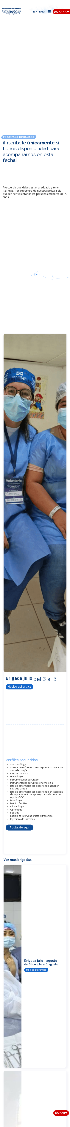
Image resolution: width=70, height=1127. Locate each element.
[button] (49, 11)
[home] (11, 11)
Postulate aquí (19, 827)
